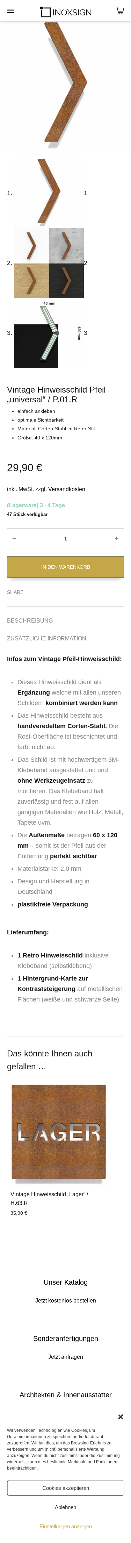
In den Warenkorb (65, 567)
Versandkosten (66, 489)
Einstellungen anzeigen (65, 1526)
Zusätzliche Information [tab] (46, 638)
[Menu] (10, 11)
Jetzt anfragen (65, 1357)
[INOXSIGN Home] (65, 10)
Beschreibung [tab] (30, 621)
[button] (120, 1416)
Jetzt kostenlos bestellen (65, 1301)
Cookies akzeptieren (65, 1488)
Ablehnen (65, 1507)
